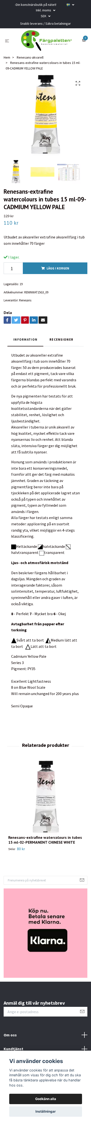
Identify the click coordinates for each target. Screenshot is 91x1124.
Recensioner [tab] (61, 343)
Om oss (10, 1038)
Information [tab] (25, 343)
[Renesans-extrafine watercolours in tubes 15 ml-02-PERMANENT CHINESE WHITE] (45, 801)
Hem (7, 61)
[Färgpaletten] (46, 42)
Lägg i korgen (58, 272)
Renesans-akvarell (30, 61)
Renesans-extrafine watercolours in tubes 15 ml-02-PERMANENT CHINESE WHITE (45, 843)
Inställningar (45, 1111)
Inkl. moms (44, 10)
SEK (44, 16)
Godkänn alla (45, 1099)
